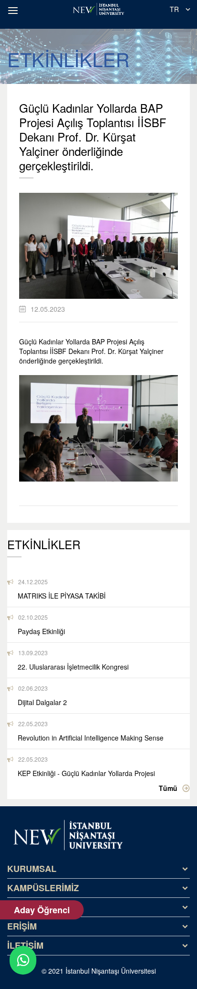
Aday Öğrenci (42, 910)
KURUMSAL (31, 868)
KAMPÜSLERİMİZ (43, 887)
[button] (14, 10)
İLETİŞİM (25, 945)
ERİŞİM (22, 926)
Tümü (168, 788)
